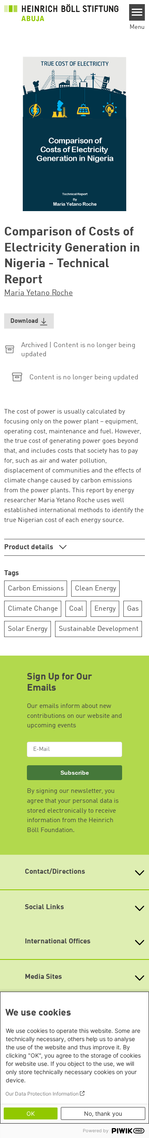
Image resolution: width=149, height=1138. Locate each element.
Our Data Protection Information (42, 1094)
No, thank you (103, 1113)
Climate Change (33, 608)
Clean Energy (95, 588)
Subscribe (74, 772)
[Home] (61, 13)
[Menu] (137, 12)
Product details (29, 547)
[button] (29, 321)
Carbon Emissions (36, 588)
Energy (105, 608)
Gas (133, 608)
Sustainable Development (99, 628)
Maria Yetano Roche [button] (38, 293)
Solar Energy (28, 628)
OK (30, 1113)
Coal (76, 608)
